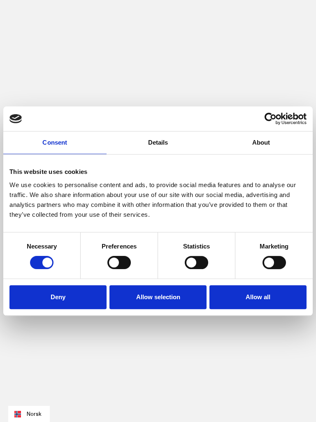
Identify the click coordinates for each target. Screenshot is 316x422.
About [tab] (261, 142)
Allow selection (158, 296)
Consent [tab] (54, 142)
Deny (58, 296)
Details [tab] (158, 142)
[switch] (119, 262)
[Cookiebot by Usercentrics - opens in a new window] (271, 119)
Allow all (258, 296)
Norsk (34, 414)
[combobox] (29, 414)
